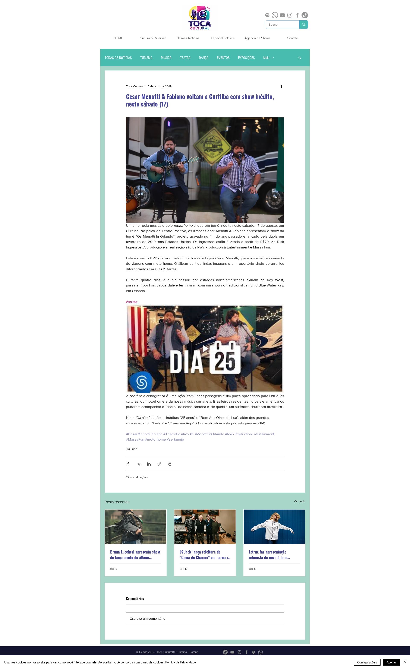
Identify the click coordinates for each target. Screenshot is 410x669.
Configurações (367, 662)
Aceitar (391, 662)
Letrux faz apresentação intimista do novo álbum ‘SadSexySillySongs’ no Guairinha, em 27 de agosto (270, 554)
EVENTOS (223, 58)
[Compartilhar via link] (159, 464)
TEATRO (185, 58)
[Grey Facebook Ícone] (297, 15)
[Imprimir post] (170, 464)
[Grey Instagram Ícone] (290, 15)
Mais (266, 58)
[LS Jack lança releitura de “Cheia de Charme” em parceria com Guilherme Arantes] (205, 527)
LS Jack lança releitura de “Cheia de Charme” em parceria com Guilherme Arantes (205, 554)
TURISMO (146, 58)
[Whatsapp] (275, 15)
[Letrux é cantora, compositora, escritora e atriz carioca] (274, 527)
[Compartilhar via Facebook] (128, 464)
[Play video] (205, 348)
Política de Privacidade (180, 662)
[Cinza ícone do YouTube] (282, 15)
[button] (300, 57)
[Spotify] (267, 15)
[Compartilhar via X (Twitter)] (138, 464)
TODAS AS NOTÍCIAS (118, 58)
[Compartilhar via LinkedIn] (149, 464)
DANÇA (203, 58)
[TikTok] (305, 15)
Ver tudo (299, 501)
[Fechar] (404, 662)
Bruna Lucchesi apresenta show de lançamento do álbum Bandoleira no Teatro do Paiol (135, 554)
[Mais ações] (281, 86)
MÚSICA (166, 58)
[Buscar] (303, 24)
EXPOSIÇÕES (246, 58)
